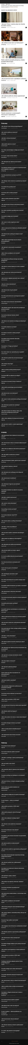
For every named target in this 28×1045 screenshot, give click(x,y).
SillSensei (3, 217)
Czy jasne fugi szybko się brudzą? (9, 920)
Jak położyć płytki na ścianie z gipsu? (10, 550)
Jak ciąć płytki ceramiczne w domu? (10, 454)
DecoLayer (3, 188)
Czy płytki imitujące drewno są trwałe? (11, 722)
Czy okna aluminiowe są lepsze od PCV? (11, 175)
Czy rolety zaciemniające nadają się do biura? (12, 150)
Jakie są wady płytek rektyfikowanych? (11, 728)
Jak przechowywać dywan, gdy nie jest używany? (13, 460)
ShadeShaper (3, 229)
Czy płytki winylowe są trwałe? (9, 326)
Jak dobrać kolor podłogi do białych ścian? (12, 233)
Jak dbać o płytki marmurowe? (9, 497)
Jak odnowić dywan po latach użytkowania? (12, 1024)
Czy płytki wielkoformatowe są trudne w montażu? (14, 585)
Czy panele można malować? (8, 745)
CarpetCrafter (3, 473)
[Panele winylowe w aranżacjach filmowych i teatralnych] (14, 106)
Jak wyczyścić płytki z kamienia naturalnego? (12, 532)
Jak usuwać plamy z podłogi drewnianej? (11, 520)
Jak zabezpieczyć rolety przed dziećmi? (11, 272)
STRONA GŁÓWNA (14, 7)
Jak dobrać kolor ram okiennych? (9, 393)
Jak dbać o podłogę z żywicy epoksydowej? (12, 757)
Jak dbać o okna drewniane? (8, 635)
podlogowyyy (3, 44)
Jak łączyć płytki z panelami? (8, 680)
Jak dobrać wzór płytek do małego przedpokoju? (13, 321)
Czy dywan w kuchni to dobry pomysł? (10, 332)
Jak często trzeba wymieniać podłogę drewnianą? (14, 399)
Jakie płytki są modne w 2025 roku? (10, 806)
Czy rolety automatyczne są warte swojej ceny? (13, 579)
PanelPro (3, 322)
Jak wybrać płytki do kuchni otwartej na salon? (13, 641)
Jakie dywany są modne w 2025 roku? (10, 955)
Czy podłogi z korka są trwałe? (9, 509)
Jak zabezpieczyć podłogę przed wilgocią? (12, 472)
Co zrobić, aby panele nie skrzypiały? (10, 1030)
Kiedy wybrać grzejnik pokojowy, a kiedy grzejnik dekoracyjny (13, 60)
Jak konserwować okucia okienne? (10, 1018)
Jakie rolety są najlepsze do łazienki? (10, 253)
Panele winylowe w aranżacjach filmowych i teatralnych (10, 113)
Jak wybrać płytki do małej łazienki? (10, 843)
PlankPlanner (3, 27)
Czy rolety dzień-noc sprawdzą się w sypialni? (12, 352)
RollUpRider (3, 235)
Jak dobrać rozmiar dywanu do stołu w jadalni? (13, 266)
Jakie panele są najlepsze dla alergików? (11, 538)
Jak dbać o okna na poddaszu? (9, 526)
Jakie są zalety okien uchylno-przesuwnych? (12, 986)
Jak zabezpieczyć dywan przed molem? (11, 161)
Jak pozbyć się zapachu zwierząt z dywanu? (12, 881)
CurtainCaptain (4, 128)
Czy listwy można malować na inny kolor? (11, 693)
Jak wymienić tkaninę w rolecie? (9, 466)
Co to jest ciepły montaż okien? (9, 155)
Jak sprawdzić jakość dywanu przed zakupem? (13, 769)
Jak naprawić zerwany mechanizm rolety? (11, 655)
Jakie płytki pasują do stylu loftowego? (11, 812)
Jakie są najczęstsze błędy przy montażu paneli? (13, 616)
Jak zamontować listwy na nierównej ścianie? (12, 204)
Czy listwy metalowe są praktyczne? (10, 887)
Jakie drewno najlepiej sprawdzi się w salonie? (13, 278)
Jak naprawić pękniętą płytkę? (9, 666)
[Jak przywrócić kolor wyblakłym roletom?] (14, 72)
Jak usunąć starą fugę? (7, 363)
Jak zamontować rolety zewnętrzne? (10, 937)
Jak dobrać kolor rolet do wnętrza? (10, 1005)
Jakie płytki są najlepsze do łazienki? (10, 900)
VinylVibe (3, 151)
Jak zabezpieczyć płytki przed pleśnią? (11, 544)
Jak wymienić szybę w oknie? (8, 875)
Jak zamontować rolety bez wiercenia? (11, 591)
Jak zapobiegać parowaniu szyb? (9, 573)
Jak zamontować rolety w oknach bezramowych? (13, 980)
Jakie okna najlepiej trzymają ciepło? (10, 818)
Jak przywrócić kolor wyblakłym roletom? (13, 78)
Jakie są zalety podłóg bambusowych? (11, 369)
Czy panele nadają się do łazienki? (9, 216)
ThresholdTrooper (4, 285)
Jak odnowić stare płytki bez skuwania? (11, 824)
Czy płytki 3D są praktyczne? (8, 186)
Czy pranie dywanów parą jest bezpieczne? (12, 974)
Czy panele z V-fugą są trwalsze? (9, 346)
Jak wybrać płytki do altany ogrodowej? (13, 96)
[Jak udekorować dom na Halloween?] (14, 36)
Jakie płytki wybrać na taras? (8, 144)
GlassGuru (3, 176)
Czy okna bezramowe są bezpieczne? (10, 562)
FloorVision (3, 359)
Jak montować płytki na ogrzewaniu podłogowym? (14, 849)
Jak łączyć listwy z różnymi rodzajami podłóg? (12, 781)
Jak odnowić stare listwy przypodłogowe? (12, 126)
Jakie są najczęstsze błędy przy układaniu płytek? (13, 228)
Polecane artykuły (15, 1041)
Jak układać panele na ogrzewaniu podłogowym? (13, 931)
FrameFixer (3, 262)
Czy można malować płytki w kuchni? (10, 751)
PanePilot (3, 341)
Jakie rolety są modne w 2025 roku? (10, 699)
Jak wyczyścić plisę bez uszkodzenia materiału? (13, 622)
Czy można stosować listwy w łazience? (11, 381)
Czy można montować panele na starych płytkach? (14, 597)
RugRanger (3, 116)
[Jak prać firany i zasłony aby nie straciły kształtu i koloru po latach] (14, 17)
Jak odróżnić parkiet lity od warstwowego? (12, 357)
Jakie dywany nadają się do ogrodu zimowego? (13, 794)
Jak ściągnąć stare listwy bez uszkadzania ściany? (14, 926)
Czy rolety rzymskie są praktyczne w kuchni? (12, 210)
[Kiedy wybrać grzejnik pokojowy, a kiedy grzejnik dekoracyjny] (14, 53)
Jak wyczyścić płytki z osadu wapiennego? (12, 424)
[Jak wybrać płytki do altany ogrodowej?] (14, 89)
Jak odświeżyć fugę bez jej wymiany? (10, 484)
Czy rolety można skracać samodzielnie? (11, 301)
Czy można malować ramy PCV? (9, 515)
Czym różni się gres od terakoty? (9, 568)
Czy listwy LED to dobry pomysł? (9, 192)
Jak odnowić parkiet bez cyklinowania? (11, 862)
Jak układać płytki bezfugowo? (9, 711)
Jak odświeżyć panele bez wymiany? (10, 405)
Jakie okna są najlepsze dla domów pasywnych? (13, 448)
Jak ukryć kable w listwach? (8, 661)
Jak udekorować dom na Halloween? (12, 43)
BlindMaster (3, 782)
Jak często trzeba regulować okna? (10, 222)
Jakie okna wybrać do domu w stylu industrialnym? (14, 717)
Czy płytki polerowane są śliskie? (9, 603)
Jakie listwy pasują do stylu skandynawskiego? (13, 906)
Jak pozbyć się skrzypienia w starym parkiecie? (13, 949)
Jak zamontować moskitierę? (8, 478)
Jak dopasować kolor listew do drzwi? (11, 734)
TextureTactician (4, 279)
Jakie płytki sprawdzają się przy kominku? (11, 387)
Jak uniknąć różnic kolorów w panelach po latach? (13, 181)
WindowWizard (4, 157)
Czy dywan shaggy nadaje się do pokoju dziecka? (13, 943)
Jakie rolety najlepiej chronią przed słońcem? (12, 418)
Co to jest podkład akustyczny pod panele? (12, 556)
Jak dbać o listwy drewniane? (8, 138)
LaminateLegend (4, 145)
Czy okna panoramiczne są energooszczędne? (13, 295)
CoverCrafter (3, 97)
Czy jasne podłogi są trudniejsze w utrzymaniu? (13, 775)
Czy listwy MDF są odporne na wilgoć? (10, 375)
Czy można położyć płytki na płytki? (10, 999)
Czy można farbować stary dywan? (10, 829)
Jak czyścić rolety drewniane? (9, 503)
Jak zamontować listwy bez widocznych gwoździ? (14, 705)
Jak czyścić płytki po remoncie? (9, 132)
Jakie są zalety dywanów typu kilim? (10, 198)
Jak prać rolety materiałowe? (8, 284)
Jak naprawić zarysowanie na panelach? (11, 247)
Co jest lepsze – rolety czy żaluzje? (10, 800)
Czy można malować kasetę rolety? (10, 315)
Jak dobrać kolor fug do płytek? (9, 290)
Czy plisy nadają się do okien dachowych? (11, 968)
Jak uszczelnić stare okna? (8, 763)
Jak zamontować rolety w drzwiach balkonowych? (13, 442)
